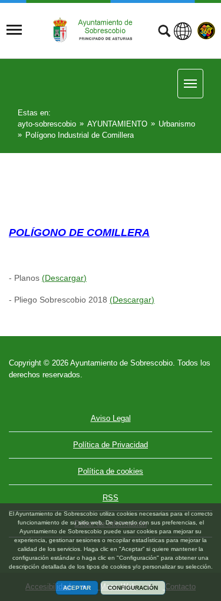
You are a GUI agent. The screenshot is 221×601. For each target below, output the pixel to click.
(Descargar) (64, 278)
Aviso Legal (111, 418)
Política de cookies (110, 471)
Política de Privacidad (110, 444)
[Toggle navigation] (14, 30)
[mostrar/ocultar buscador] (164, 32)
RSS (110, 497)
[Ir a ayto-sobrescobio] (97, 29)
